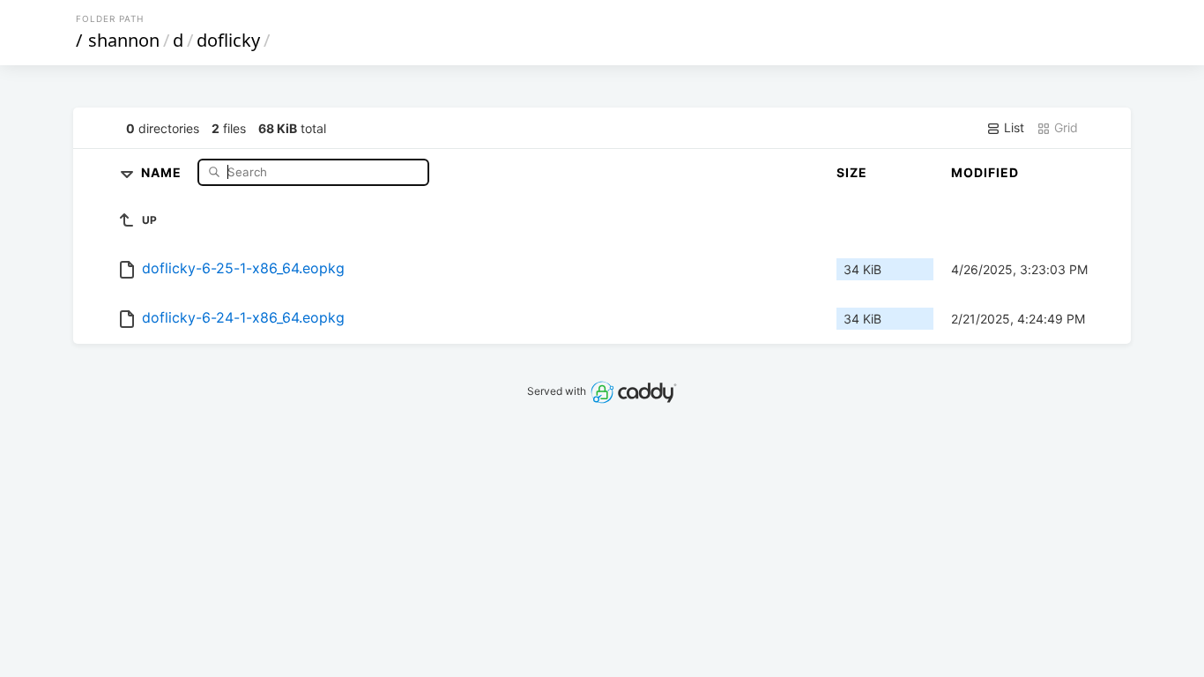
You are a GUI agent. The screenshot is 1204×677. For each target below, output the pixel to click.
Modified (985, 172)
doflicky (228, 40)
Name (163, 171)
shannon (124, 40)
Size (851, 172)
